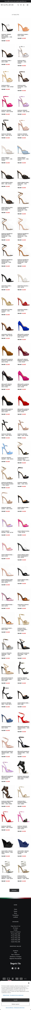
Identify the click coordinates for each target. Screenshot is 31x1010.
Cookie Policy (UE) (15, 940)
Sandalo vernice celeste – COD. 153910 (7, 458)
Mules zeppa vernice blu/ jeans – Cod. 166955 (23, 852)
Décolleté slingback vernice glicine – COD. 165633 (7, 778)
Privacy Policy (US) (15, 938)
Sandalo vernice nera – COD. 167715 (6, 134)
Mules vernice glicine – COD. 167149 (7, 531)
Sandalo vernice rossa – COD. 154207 (7, 826)
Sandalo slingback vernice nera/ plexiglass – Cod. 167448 (6, 261)
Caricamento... (14, 890)
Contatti (15, 930)
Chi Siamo (15, 928)
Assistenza (15, 951)
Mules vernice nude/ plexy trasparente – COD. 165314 (7, 581)
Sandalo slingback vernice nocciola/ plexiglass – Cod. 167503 (23, 261)
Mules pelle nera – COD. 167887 (6, 61)
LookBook (15, 917)
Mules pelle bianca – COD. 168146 (23, 286)
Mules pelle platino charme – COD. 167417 (6, 311)
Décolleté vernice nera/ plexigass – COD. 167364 (6, 385)
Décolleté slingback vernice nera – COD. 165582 (23, 753)
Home (15, 909)
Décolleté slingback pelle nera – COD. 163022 (23, 654)
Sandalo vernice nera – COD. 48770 (6, 703)
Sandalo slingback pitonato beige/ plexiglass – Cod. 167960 (23, 209)
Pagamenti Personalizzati (15, 958)
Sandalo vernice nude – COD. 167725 (23, 134)
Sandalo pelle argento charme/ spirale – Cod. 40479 (7, 877)
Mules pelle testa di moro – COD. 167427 (6, 335)
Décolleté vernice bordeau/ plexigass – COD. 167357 (23, 361)
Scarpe (15, 911)
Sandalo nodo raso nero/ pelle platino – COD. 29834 (23, 778)
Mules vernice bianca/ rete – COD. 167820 (6, 159)
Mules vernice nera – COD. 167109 (23, 508)
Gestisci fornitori (6, 995)
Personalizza (15, 915)
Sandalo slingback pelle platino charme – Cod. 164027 (7, 484)
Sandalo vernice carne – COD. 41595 (6, 508)
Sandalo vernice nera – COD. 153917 (6, 434)
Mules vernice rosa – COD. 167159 (7, 555)
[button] (28, 983)
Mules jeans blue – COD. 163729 (6, 727)
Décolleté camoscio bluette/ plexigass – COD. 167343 (23, 336)
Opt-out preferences (9, 1007)
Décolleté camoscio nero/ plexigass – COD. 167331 (7, 410)
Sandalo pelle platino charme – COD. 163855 (22, 803)
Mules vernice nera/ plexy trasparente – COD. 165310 (23, 556)
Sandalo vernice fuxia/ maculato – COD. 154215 (23, 827)
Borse (15, 913)
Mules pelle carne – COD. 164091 (7, 628)
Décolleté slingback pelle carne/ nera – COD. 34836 (7, 679)
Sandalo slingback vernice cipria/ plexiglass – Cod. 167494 (23, 235)
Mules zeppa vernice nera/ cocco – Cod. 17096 (7, 852)
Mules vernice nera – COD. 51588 (23, 703)
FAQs (15, 952)
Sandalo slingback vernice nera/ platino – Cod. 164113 (23, 459)
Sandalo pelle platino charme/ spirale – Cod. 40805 (23, 877)
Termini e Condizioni (15, 932)
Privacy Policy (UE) (15, 934)
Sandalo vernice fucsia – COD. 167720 (7, 111)
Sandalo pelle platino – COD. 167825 (7, 86)
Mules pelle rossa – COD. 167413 (23, 310)
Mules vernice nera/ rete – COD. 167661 (7, 183)
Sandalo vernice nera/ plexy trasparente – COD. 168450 (6, 36)
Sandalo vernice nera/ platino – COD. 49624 (23, 679)
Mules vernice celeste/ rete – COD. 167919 (23, 159)
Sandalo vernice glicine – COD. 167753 (23, 111)
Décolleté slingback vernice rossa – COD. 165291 (23, 728)
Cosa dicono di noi (15, 926)
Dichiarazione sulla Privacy (19, 1007)
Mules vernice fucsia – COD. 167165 (23, 531)
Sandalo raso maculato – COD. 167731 (22, 87)
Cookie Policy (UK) (15, 942)
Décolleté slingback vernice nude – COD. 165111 (7, 753)
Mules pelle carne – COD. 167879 (23, 35)
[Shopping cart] (23, 5)
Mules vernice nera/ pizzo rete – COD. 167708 (23, 184)
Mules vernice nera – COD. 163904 (23, 580)
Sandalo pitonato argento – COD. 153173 (6, 654)
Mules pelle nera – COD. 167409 (6, 286)
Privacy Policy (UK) (15, 936)
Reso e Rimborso (15, 954)
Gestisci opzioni (15, 1004)
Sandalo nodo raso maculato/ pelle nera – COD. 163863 (7, 803)
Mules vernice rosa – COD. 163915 (7, 605)
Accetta (15, 1000)
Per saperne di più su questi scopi (16, 995)
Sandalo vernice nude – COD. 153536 (23, 434)
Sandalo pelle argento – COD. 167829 (22, 62)
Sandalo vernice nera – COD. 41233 (22, 483)
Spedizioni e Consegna (15, 956)
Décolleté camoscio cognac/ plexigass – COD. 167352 (7, 361)
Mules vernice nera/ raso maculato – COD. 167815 (7, 209)
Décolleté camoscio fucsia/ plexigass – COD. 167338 (23, 385)
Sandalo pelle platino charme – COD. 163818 (22, 629)
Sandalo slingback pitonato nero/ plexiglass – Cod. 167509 (6, 235)
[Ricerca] (17, 5)
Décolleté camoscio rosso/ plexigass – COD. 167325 (23, 410)
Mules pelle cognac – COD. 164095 (23, 605)
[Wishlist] (20, 5)
